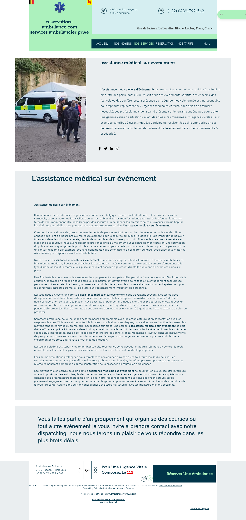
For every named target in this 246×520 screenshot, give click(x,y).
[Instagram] (117, 148)
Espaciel (130, 488)
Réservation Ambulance (170, 485)
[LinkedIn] (111, 148)
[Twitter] (105, 148)
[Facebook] (99, 148)
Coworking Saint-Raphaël (55, 485)
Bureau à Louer (116, 488)
